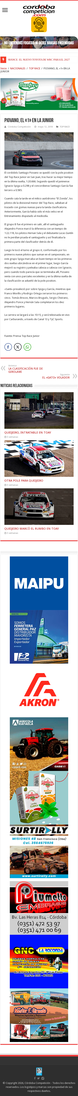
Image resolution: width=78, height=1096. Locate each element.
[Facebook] (35, 1078)
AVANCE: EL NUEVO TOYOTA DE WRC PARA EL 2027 (39, 59)
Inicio (3, 68)
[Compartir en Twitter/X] (18, 347)
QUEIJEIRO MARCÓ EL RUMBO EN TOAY (31, 528)
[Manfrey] (39, 93)
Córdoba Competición (19, 127)
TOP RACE (34, 68)
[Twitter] (38, 1078)
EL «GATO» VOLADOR (56, 376)
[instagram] (43, 1078)
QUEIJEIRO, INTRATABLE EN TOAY (27, 432)
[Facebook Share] (8, 347)
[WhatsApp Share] (27, 347)
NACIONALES (17, 68)
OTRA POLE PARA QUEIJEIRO (23, 480)
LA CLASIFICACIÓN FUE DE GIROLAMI (25, 368)
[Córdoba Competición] (39, 9)
